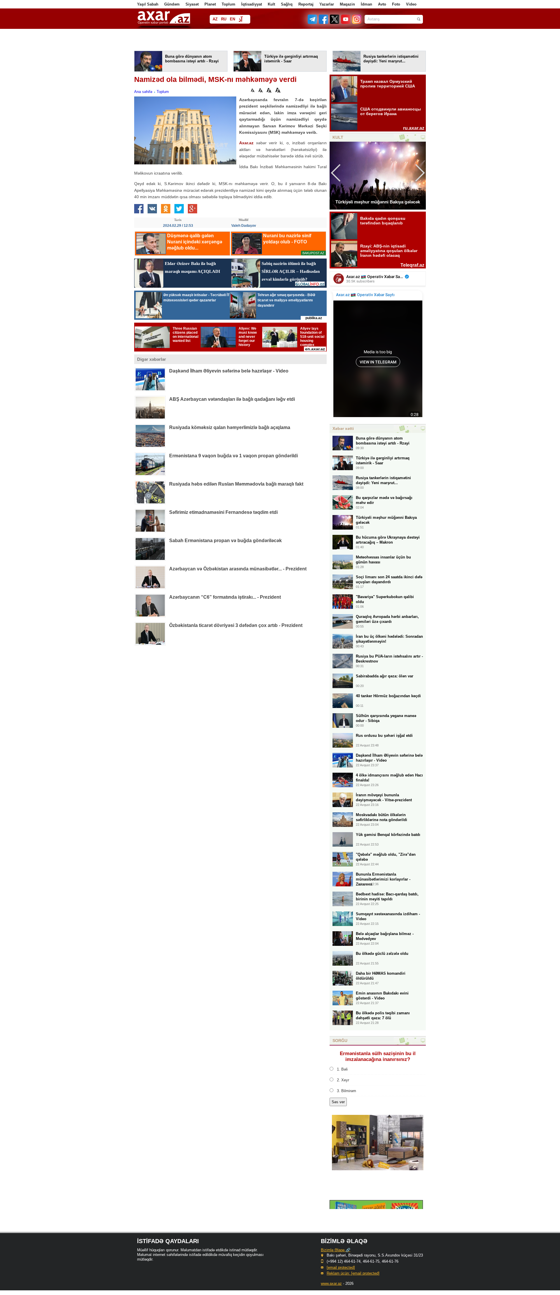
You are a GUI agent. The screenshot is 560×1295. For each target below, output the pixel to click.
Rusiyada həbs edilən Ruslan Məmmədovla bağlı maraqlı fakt (236, 484)
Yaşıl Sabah (147, 4)
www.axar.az (331, 1283)
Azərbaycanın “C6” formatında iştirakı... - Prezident (225, 597)
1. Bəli (342, 1069)
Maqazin (347, 4)
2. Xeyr (343, 1080)
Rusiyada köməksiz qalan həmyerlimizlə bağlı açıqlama (229, 427)
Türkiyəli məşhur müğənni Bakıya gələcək (377, 201)
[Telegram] (313, 22)
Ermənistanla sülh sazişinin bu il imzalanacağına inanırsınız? (378, 1056)
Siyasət (192, 4)
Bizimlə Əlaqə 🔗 (335, 1250)
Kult (271, 4)
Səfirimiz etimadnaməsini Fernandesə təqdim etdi (223, 512)
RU (223, 19)
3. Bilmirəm (346, 1091)
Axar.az (246, 142)
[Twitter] (334, 22)
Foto (396, 4)
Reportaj (306, 4)
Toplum (228, 4)
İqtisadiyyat (251, 4)
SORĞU (339, 1040)
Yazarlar (326, 4)
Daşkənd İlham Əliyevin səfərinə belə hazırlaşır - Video (228, 370)
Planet (210, 4)
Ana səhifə (143, 91)
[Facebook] (323, 22)
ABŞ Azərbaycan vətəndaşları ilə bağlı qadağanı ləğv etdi (232, 399)
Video (411, 4)
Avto (382, 4)
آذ (240, 20)
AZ (215, 19)
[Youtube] (345, 22)
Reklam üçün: (353, 1273)
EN (232, 19)
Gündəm (172, 4)
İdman (366, 4)
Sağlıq (287, 4)
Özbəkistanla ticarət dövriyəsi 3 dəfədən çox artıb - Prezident (235, 625)
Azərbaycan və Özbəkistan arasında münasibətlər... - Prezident (238, 568)
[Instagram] (356, 22)
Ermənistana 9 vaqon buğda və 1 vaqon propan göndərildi (233, 455)
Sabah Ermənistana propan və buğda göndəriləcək (225, 540)
